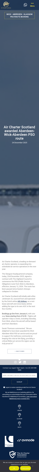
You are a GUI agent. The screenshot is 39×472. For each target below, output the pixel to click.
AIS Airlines (22, 301)
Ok (14, 468)
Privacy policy (25, 468)
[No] (33, 466)
